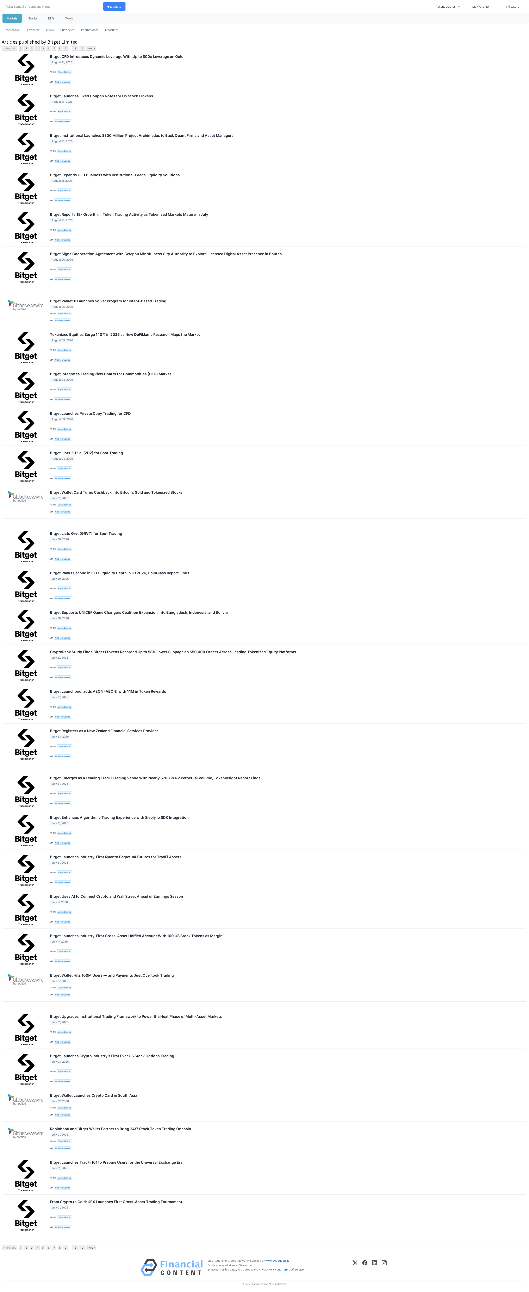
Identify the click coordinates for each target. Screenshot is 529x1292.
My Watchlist (480, 6)
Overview (33, 30)
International (89, 30)
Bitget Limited (64, 72)
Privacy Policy (267, 1269)
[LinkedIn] (374, 1268)
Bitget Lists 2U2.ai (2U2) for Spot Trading (86, 453)
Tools (69, 18)
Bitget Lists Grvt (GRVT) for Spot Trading (86, 533)
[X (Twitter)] (355, 1268)
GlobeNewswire (62, 82)
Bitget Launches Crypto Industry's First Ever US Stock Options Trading (112, 1056)
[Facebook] (365, 1268)
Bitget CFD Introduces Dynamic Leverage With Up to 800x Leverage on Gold (116, 56)
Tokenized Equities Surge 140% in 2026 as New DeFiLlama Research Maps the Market (125, 334)
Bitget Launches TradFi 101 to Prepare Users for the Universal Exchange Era (116, 1162)
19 (81, 48)
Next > (91, 48)
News (50, 30)
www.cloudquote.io (278, 1260)
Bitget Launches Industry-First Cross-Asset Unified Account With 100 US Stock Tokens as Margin (136, 936)
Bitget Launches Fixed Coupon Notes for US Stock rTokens (101, 96)
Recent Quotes (446, 6)
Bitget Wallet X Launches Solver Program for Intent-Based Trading (108, 301)
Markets (12, 18)
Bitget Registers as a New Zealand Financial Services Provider (104, 731)
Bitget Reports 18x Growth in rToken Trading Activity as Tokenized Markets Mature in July (129, 214)
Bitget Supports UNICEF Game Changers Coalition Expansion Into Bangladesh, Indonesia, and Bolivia (139, 612)
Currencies (67, 30)
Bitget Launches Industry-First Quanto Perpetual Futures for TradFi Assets (115, 857)
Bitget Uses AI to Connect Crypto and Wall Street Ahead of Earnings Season (116, 896)
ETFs (51, 18)
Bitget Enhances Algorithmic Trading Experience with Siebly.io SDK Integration (119, 817)
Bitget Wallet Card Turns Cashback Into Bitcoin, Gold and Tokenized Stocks (116, 492)
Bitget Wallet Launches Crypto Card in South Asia (93, 1095)
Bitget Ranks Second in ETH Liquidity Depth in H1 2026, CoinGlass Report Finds (119, 573)
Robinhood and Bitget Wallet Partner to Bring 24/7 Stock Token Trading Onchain (120, 1129)
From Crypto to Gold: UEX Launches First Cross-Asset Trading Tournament (116, 1202)
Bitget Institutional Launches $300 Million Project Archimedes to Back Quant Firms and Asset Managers (142, 135)
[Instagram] (384, 1268)
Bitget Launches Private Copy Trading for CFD (90, 413)
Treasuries (112, 30)
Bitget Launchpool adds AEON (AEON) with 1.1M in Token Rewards (108, 691)
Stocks (32, 18)
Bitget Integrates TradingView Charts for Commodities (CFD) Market (110, 374)
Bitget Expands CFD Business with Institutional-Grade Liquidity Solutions (115, 175)
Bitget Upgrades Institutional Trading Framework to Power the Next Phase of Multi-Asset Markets (136, 1016)
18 (74, 48)
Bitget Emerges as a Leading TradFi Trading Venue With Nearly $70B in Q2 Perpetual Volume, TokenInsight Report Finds (155, 778)
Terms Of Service (293, 1269)
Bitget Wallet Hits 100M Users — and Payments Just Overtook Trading (112, 975)
